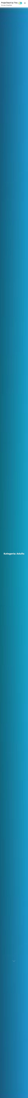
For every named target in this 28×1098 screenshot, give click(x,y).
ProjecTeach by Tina (9, 2)
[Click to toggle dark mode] (20, 3)
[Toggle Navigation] (25, 2)
